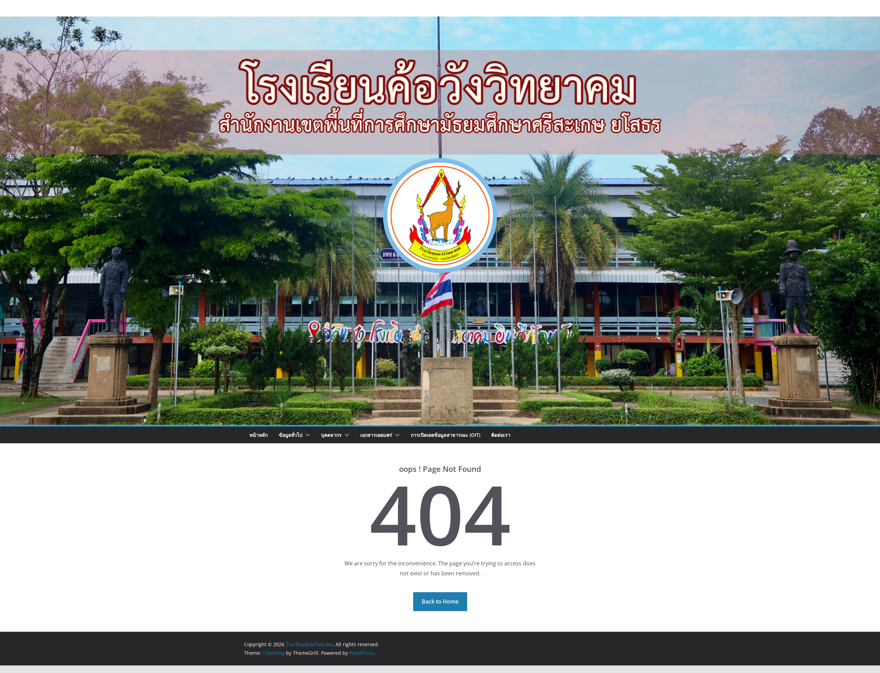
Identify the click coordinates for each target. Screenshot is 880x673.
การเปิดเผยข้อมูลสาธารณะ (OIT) (445, 435)
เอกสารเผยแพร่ (376, 435)
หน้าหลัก (259, 435)
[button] (306, 435)
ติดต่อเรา (500, 435)
